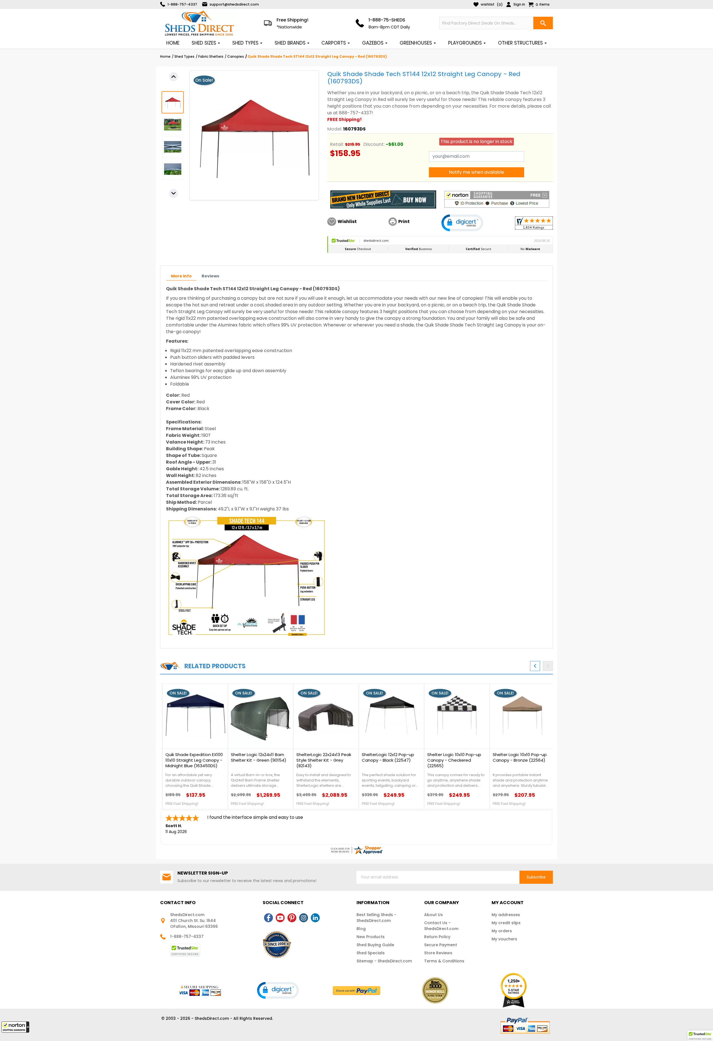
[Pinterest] (291, 917)
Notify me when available (476, 172)
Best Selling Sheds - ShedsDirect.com (376, 917)
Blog (361, 928)
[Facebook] (268, 917)
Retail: (337, 144)
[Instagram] (303, 917)
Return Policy (437, 937)
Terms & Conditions (444, 961)
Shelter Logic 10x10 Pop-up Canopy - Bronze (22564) (517, 757)
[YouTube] (280, 917)
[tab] (181, 276)
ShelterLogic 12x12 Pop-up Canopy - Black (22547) (386, 757)
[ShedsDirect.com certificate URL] (356, 850)
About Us (433, 914)
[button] (15, 1027)
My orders (502, 931)
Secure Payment (440, 945)
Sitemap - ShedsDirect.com (384, 961)
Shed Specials (370, 953)
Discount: (374, 144)
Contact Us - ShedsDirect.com (441, 925)
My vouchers (504, 939)
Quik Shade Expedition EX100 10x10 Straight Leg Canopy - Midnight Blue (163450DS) (192, 760)
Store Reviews (438, 953)
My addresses (506, 914)
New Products (370, 937)
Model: (334, 129)
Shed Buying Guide (375, 945)
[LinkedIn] (315, 917)
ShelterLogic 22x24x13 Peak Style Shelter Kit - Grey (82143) (321, 760)
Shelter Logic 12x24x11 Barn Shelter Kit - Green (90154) (256, 757)
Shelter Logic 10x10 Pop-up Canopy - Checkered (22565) (452, 760)
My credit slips (506, 923)
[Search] (543, 23)
